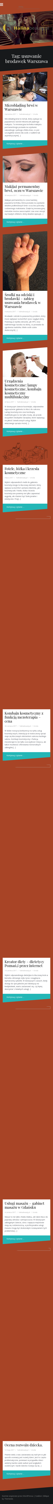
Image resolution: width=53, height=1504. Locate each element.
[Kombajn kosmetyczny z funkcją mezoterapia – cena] (26, 612)
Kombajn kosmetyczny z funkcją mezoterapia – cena (24, 717)
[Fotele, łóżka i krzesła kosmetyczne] (25, 452)
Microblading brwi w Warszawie (21, 107)
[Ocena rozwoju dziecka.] (26, 1344)
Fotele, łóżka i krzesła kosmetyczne (22, 470)
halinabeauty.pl (24, 114)
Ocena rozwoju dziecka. (24, 1444)
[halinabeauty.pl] (26, 28)
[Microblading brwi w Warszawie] (25, 86)
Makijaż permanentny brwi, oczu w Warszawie (24, 188)
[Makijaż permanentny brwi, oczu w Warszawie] (25, 168)
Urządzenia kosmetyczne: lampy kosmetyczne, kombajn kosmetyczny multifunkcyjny (23, 389)
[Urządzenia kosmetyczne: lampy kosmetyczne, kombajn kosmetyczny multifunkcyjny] (25, 362)
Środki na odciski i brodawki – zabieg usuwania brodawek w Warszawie (23, 300)
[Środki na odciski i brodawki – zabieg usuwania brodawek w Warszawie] (25, 261)
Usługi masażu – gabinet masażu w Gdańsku (24, 1205)
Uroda (35, 114)
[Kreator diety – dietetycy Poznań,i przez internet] (26, 861)
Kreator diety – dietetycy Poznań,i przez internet (24, 963)
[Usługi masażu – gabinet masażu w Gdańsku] (26, 1102)
